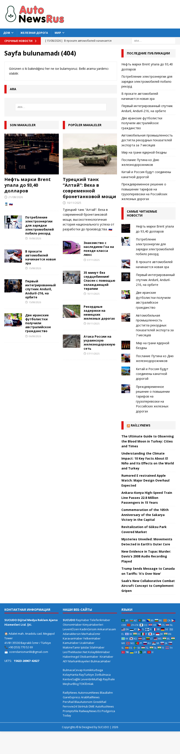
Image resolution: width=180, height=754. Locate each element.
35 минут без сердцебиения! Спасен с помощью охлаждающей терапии (99, 280)
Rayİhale (109, 679)
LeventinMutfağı (91, 679)
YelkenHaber (92, 638)
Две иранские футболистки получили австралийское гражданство (38, 323)
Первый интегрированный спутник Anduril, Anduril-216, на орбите (40, 289)
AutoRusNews (104, 706)
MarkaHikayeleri (79, 661)
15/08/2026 (35, 268)
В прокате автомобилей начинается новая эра (40, 257)
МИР (58, 33)
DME (92, 706)
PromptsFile (70, 711)
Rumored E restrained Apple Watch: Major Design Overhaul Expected (145, 480)
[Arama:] (154, 40)
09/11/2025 (93, 323)
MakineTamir (71, 647)
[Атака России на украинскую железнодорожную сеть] (71, 341)
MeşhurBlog (71, 684)
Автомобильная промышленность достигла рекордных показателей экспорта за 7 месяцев (147, 140)
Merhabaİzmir (90, 634)
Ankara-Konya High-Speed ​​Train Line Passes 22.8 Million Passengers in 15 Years (146, 498)
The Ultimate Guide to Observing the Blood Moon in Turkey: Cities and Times (147, 441)
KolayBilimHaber (99, 652)
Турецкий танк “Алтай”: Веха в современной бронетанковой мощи (89, 187)
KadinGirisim (88, 629)
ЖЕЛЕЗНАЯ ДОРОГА (34, 33)
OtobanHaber (89, 657)
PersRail (68, 702)
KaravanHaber (73, 638)
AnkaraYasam (106, 629)
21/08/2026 (15, 197)
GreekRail (99, 702)
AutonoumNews (88, 693)
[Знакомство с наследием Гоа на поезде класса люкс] (71, 247)
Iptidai (85, 647)
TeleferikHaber (100, 620)
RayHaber (82, 620)
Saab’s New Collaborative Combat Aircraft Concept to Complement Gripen (148, 586)
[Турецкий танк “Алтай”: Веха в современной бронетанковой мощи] (90, 154)
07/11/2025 (93, 259)
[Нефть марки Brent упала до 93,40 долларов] (31, 154)
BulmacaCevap (73, 670)
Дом (6, 33)
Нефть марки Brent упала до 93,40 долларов (27, 185)
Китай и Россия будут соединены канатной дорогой (152, 374)
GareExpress (71, 697)
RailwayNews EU (90, 711)
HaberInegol (71, 657)
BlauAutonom (83, 702)
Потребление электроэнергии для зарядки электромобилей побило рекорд (39, 225)
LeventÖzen (71, 629)
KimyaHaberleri (93, 625)
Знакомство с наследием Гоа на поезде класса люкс (99, 249)
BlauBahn (106, 693)
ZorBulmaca (103, 675)
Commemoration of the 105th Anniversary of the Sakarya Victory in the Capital (145, 515)
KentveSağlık (71, 679)
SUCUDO (69, 620)
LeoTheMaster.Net (75, 652)
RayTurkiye (86, 675)
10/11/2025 (74, 203)
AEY (65, 661)
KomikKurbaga (93, 670)
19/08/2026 (35, 238)
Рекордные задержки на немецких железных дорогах (99, 312)
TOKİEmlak (86, 684)
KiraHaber (106, 657)
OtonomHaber (72, 625)
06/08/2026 (35, 336)
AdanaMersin (72, 634)
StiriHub (82, 706)
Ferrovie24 (70, 706)
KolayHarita (70, 675)
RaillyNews (140, 425)
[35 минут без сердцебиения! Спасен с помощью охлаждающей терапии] (71, 277)
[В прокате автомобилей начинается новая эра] (13, 256)
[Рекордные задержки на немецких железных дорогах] (71, 311)
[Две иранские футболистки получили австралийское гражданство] (13, 319)
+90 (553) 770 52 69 (21, 647)
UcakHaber (86, 643)
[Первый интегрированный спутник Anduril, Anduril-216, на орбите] (13, 285)
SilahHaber (97, 647)
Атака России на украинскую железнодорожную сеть (99, 342)
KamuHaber (71, 643)
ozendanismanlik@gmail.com (28, 652)
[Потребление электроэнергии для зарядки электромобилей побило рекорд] (13, 222)
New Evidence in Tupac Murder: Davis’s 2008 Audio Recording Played (146, 556)
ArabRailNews (90, 697)
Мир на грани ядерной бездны (144, 152)
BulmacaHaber (101, 661)
